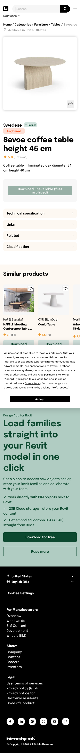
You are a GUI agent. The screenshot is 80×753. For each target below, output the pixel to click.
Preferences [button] (59, 387)
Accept (40, 399)
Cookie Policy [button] (33, 383)
